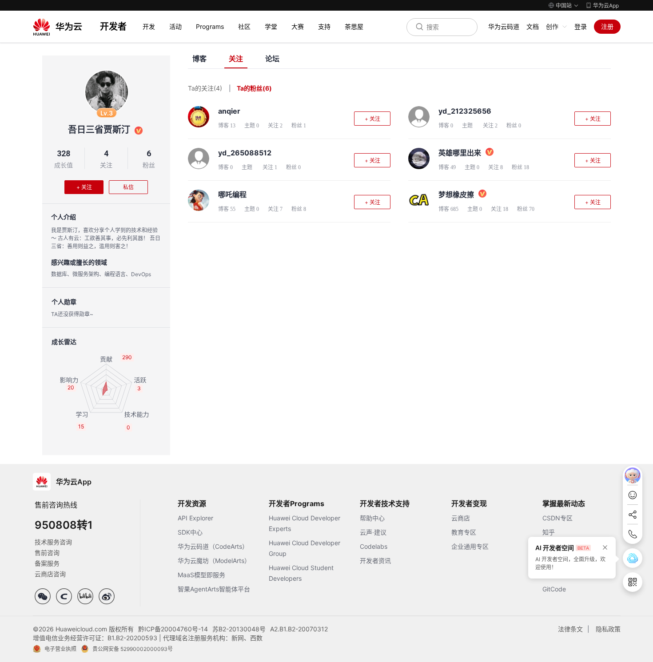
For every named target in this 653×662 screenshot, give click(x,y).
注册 (607, 26)
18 (526, 167)
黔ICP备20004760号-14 (173, 629)
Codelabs (373, 546)
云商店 (460, 518)
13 (232, 126)
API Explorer (195, 518)
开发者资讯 (375, 560)
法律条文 (570, 629)
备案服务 (47, 563)
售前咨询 (47, 552)
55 (232, 209)
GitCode (554, 589)
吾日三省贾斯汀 (99, 129)
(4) (218, 88)
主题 (251, 126)
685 (454, 209)
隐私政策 (608, 629)
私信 (128, 187)
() (267, 88)
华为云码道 (503, 26)
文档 (532, 26)
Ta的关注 (205, 88)
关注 (106, 165)
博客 (199, 59)
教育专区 (463, 532)
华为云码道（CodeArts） (213, 546)
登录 (580, 26)
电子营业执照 (60, 649)
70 (531, 209)
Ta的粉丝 (254, 88)
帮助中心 (372, 518)
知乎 (548, 532)
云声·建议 (373, 532)
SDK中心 (190, 532)
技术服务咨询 (53, 542)
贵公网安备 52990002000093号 (132, 649)
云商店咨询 (50, 574)
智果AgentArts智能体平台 (214, 589)
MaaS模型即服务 (201, 575)
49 (453, 167)
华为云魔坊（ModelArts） (214, 560)
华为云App (606, 5)
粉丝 (149, 165)
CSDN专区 (557, 518)
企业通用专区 (470, 546)
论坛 (272, 59)
